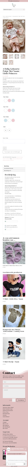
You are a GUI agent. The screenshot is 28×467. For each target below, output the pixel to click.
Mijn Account (5, 423)
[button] (23, 21)
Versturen (21, 400)
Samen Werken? (6, 416)
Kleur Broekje (6, 116)
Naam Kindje (5, 138)
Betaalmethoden (6, 413)
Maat (4, 126)
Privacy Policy (6, 412)
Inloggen (5, 422)
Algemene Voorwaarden (8, 410)
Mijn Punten (5, 428)
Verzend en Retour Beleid (8, 407)
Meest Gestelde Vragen (8, 409)
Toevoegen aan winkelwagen (12, 152)
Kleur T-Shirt (5, 106)
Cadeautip (14, 158)
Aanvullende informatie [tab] (8, 168)
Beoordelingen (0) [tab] (7, 170)
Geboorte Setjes (8, 16)
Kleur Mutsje (5, 96)
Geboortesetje (19, 158)
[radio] (5, 100)
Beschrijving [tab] (6, 166)
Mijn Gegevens (6, 425)
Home (4, 16)
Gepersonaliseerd (6, 158)
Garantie (4, 415)
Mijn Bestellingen (6, 426)
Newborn (12, 160)
